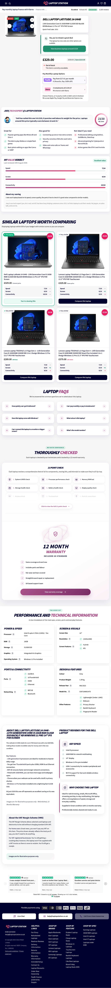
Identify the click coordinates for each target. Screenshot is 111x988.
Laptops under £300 (88, 943)
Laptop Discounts (37, 968)
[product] (32, 20)
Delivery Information (35, 945)
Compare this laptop (83, 301)
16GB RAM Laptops (90, 933)
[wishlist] (101, 3)
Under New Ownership (35, 972)
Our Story (34, 932)
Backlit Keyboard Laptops (72, 956)
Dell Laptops (53, 942)
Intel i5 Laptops (89, 936)
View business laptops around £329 (64, 48)
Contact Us (35, 965)
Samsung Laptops (55, 954)
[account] (98, 3)
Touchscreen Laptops (70, 951)
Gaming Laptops (89, 930)
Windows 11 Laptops (70, 945)
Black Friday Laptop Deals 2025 (72, 965)
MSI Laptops (53, 951)
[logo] (55, 3)
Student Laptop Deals (72, 933)
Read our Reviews (37, 941)
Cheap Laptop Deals (71, 939)
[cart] (105, 3)
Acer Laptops (53, 935)
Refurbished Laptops (35, 936)
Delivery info (30, 10)
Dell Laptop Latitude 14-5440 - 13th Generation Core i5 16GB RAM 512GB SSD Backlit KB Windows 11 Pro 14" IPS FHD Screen (27, 277)
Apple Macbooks (54, 932)
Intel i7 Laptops (89, 939)
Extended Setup (37, 962)
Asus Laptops (53, 939)
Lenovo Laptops (54, 948)
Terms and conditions (11, 951)
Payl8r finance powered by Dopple (36, 979)
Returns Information (35, 951)
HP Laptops (52, 945)
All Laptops (52, 958)
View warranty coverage (54, 592)
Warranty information (35, 957)
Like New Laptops (72, 961)
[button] (6, 3)
